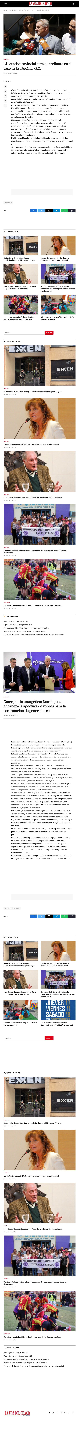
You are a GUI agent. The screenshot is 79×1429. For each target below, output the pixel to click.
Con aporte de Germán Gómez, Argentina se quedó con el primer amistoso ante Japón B (34, 634)
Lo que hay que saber (12, 908)
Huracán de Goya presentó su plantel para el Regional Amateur (25, 631)
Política (6, 59)
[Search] (73, 4)
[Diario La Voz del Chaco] (40, 4)
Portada (5, 10)
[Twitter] (5, 91)
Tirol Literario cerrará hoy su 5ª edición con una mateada (57, 318)
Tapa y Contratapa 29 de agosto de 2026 (18, 625)
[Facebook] (5, 86)
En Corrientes (12, 616)
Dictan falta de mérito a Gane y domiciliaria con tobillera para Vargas (19, 259)
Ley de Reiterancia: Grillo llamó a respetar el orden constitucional (55, 259)
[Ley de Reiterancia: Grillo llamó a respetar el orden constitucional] (58, 245)
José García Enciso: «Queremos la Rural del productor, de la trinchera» (19, 287)
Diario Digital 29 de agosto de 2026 (16, 621)
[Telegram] (5, 101)
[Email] (5, 96)
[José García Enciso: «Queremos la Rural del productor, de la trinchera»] (20, 274)
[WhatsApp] (5, 106)
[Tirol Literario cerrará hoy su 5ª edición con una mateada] (58, 305)
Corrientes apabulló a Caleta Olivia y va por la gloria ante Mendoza (26, 628)
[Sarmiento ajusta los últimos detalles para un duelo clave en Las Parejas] (20, 305)
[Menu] (6, 4)
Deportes (7, 602)
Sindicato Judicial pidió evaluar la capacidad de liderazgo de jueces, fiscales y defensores (58, 288)
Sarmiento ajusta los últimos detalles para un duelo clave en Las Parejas (18, 318)
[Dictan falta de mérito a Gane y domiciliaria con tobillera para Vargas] (20, 245)
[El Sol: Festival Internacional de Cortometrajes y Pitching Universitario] (58, 1010)
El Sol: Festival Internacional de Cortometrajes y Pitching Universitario (57, 1024)
